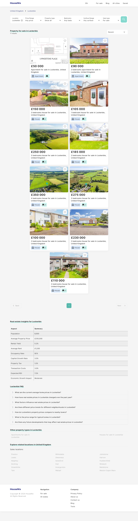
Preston (14, 454)
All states (44, 497)
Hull (57, 464)
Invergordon (60, 467)
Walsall (58, 470)
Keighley (14, 461)
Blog (107, 3)
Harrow (103, 457)
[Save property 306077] (105, 169)
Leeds (13, 457)
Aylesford (59, 461)
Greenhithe (15, 467)
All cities (116, 3)
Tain (13, 470)
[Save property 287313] (105, 212)
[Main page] (19, 3)
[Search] (124, 19)
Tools (73, 506)
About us (74, 497)
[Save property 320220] (105, 126)
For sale (99, 3)
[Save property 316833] (65, 169)
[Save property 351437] (105, 41)
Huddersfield (105, 461)
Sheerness (59, 457)
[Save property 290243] (65, 212)
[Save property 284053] (85, 255)
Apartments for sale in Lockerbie (20, 436)
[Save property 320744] (65, 126)
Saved (125, 3)
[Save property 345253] (105, 84)
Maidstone (104, 467)
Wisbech (103, 464)
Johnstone (104, 454)
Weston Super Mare (107, 470)
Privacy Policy (76, 493)
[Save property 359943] (65, 41)
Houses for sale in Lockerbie (111, 435)
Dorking (14, 464)
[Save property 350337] (65, 84)
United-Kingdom (17, 11)
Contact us (75, 500)
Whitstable (59, 454)
